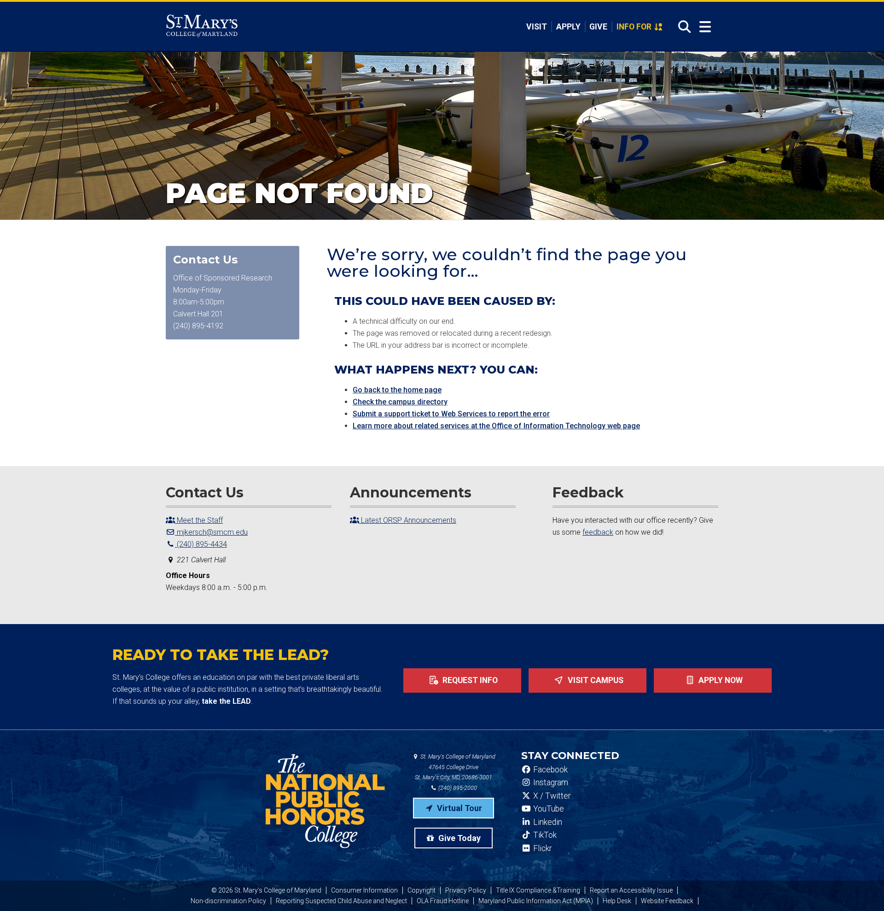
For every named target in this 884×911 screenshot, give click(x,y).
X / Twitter (550, 795)
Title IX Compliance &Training (538, 890)
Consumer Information (364, 890)
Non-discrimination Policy (228, 901)
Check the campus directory (400, 401)
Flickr (541, 848)
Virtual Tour (458, 808)
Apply (568, 26)
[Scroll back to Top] (862, 889)
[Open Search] (681, 26)
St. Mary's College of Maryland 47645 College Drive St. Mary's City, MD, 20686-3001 (455, 767)
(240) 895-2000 (457, 787)
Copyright (421, 890)
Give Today (458, 838)
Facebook (549, 769)
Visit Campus (594, 680)
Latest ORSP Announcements (407, 520)
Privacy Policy (465, 890)
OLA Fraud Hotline (443, 901)
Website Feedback (667, 901)
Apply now (720, 680)
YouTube (547, 808)
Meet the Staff (199, 520)
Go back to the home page (397, 389)
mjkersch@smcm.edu (211, 532)
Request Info (469, 680)
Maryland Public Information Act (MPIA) (535, 901)
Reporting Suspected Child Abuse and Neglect (341, 901)
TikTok (544, 835)
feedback (597, 532)
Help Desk (617, 901)
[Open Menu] (705, 27)
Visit (536, 26)
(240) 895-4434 (201, 544)
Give (598, 26)
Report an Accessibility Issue (631, 890)
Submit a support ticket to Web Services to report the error (451, 413)
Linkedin (546, 822)
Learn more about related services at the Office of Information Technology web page (496, 425)
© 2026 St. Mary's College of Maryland (266, 890)
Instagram (549, 782)
